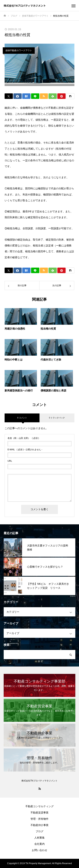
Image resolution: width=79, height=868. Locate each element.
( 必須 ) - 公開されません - (25, 449)
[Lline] (35, 96)
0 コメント (22, 418)
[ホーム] (5, 16)
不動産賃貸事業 (39, 812)
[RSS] (39, 788)
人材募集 (39, 837)
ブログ (39, 831)
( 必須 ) (23, 438)
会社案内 (39, 843)
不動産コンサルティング (39, 806)
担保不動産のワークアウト (19, 50)
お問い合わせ (39, 850)
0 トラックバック (57, 418)
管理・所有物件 (39, 818)
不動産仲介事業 (39, 825)
